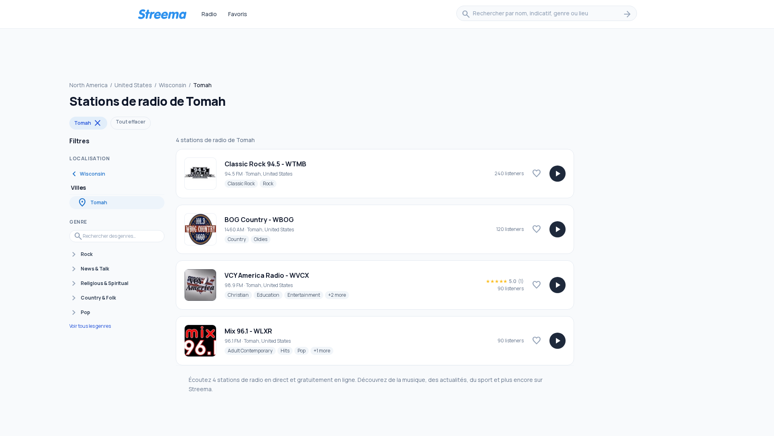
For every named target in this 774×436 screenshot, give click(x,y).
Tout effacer (131, 121)
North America (88, 85)
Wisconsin (172, 85)
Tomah (88, 123)
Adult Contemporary (252, 350)
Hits (287, 350)
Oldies (262, 239)
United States (133, 85)
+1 (323, 350)
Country (238, 239)
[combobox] (546, 14)
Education (270, 294)
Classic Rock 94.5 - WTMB (265, 163)
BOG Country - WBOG (259, 219)
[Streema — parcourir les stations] (162, 14)
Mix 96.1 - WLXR (248, 331)
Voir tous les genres (90, 326)
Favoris (237, 14)
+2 (338, 294)
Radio (209, 14)
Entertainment (305, 294)
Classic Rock (243, 183)
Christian (240, 294)
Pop (303, 350)
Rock (270, 183)
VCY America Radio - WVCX (267, 275)
